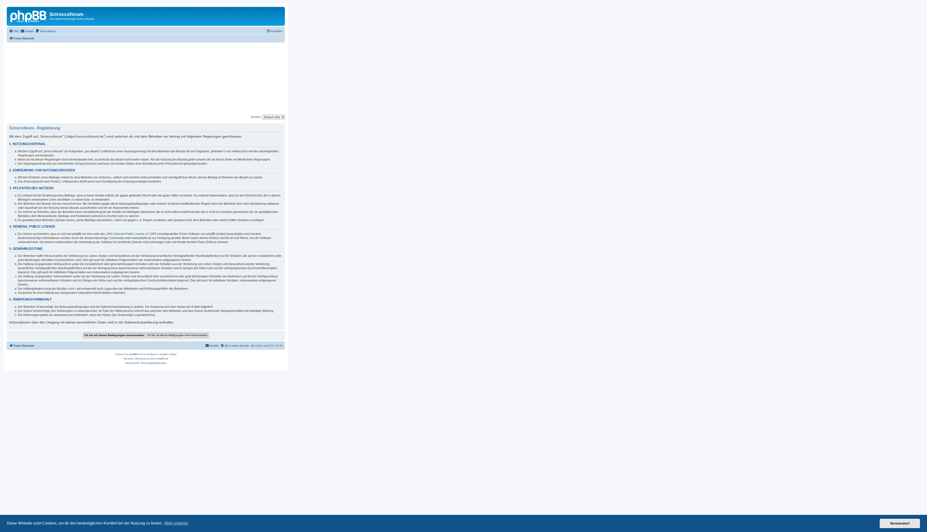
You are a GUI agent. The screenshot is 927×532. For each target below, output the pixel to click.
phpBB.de (162, 358)
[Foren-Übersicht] (28, 15)
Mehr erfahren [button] (176, 523)
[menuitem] (14, 31)
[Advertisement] (151, 78)
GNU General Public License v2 (127, 234)
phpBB (133, 354)
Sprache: (256, 116)
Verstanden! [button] (900, 523)
